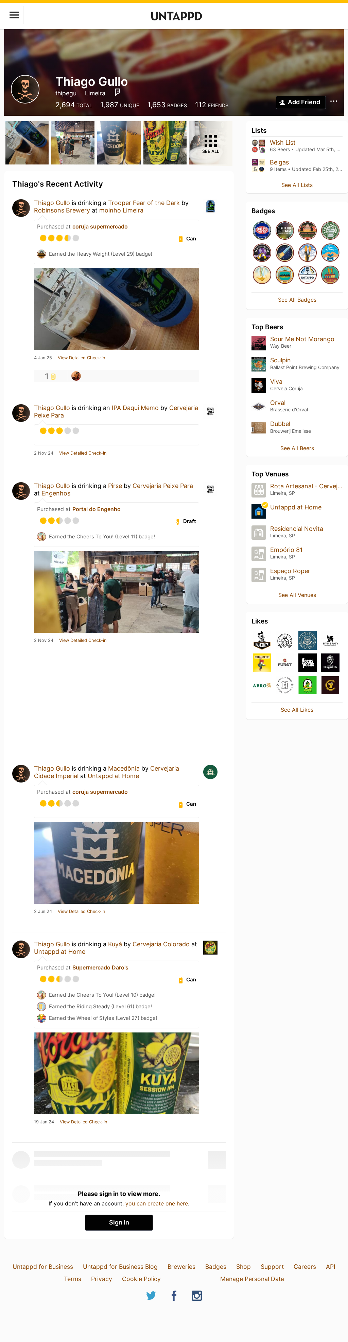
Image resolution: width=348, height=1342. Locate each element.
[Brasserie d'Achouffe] (262, 663)
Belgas (279, 162)
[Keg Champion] (330, 231)
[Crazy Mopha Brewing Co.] (307, 641)
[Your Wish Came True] (262, 275)
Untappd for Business (43, 1266)
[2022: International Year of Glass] (262, 253)
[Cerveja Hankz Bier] (262, 641)
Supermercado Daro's (100, 967)
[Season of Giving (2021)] (330, 253)
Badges (215, 1266)
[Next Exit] (284, 275)
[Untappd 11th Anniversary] (330, 275)
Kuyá (115, 944)
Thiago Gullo (52, 202)
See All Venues (297, 594)
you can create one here (156, 1203)
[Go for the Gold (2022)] (307, 253)
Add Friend (304, 102)
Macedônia (124, 768)
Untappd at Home (113, 775)
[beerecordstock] (76, 376)
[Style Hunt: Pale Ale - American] (262, 231)
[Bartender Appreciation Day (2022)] (307, 231)
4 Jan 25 (43, 358)
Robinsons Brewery (62, 210)
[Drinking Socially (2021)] (307, 275)
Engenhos (55, 493)
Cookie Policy (141, 1278)
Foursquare (117, 92)
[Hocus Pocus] (307, 663)
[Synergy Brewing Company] (330, 641)
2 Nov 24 (43, 453)
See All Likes (297, 709)
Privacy (101, 1278)
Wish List (283, 142)
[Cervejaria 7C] (330, 686)
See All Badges (297, 299)
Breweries (181, 1266)
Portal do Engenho (96, 509)
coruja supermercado (100, 226)
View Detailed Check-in (81, 358)
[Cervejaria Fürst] (284, 663)
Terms (72, 1278)
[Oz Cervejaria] (307, 686)
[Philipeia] (284, 641)
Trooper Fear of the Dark (144, 202)
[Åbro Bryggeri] (262, 686)
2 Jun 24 (43, 911)
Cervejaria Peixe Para (163, 485)
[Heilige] (284, 686)
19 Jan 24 (44, 1122)
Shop (243, 1266)
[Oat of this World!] (284, 253)
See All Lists (297, 184)
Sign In (119, 1222)
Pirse (115, 485)
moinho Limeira (121, 210)
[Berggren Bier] (330, 663)
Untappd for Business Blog (120, 1266)
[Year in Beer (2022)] (284, 231)
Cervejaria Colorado (161, 944)
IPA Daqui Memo (135, 407)
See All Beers (297, 448)
